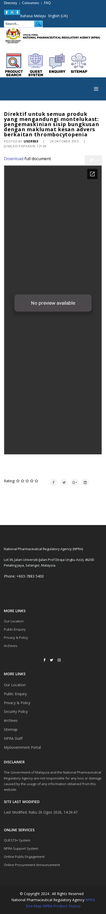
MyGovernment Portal (22, 747)
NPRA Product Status (62, 905)
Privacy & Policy (16, 637)
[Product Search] (14, 64)
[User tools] (93, 160)
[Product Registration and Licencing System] (35, 64)
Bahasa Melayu (33, 15)
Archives (10, 645)
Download (13, 158)
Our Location (14, 621)
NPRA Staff (13, 738)
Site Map (34, 905)
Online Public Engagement (24, 856)
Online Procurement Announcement (32, 864)
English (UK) (58, 15)
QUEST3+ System (17, 840)
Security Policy (16, 711)
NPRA (90, 899)
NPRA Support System (21, 848)
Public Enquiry (15, 629)
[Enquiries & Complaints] (57, 64)
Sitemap (10, 729)
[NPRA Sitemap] (79, 64)
